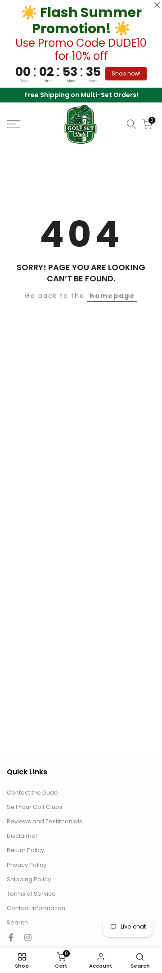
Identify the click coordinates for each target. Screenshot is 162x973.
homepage (112, 295)
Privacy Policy (26, 865)
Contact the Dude (32, 793)
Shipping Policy (29, 879)
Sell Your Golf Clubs (35, 807)
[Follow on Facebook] (11, 937)
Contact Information (36, 908)
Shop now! (126, 73)
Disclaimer (22, 836)
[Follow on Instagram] (28, 937)
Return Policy (25, 850)
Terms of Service (31, 894)
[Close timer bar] (157, 5)
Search (17, 923)
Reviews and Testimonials (44, 821)
